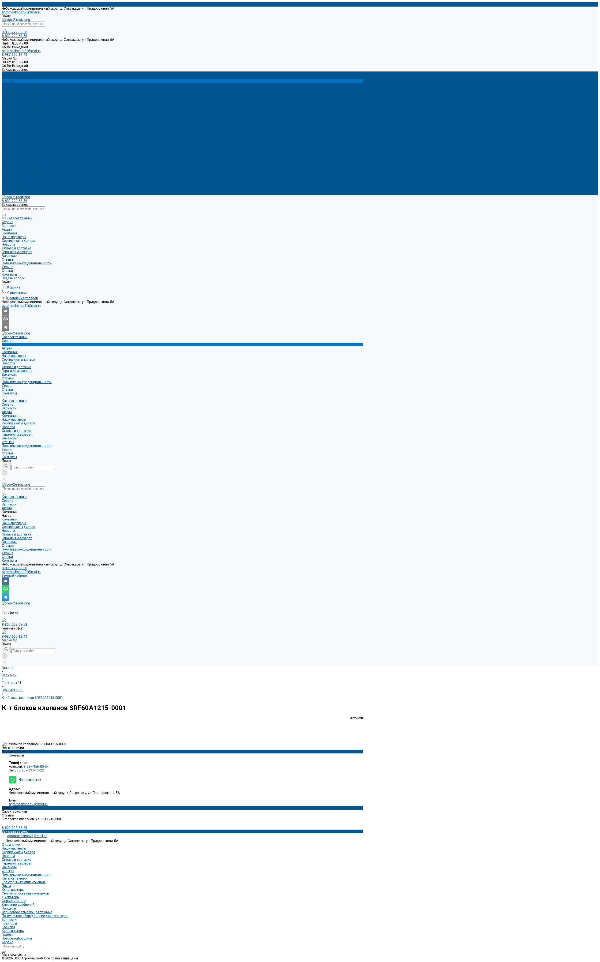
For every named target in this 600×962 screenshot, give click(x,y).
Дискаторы (10, 897)
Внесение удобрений (18, 904)
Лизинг (7, 186)
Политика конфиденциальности (27, 118)
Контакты (9, 193)
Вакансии (9, 111)
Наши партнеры (14, 92)
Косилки (8, 927)
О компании (11, 844)
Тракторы (9, 923)
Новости (8, 99)
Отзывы (8, 114)
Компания (10, 152)
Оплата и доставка (16, 103)
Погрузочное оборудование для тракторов (35, 916)
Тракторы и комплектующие (24, 882)
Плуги (6, 886)
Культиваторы (13, 889)
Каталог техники (14, 137)
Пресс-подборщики (17, 938)
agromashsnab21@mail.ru (21, 12)
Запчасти (9, 144)
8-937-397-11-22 (31, 770)
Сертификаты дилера (18, 96)
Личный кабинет (14, 575)
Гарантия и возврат (17, 107)
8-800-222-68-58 (14, 568)
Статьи (7, 189)
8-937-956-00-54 (36, 766)
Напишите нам (30, 780)
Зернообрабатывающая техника (27, 912)
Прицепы (9, 908)
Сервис (7, 141)
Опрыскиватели (14, 901)
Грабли (7, 934)
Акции (7, 148)
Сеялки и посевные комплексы (25, 893)
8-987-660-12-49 (14, 636)
